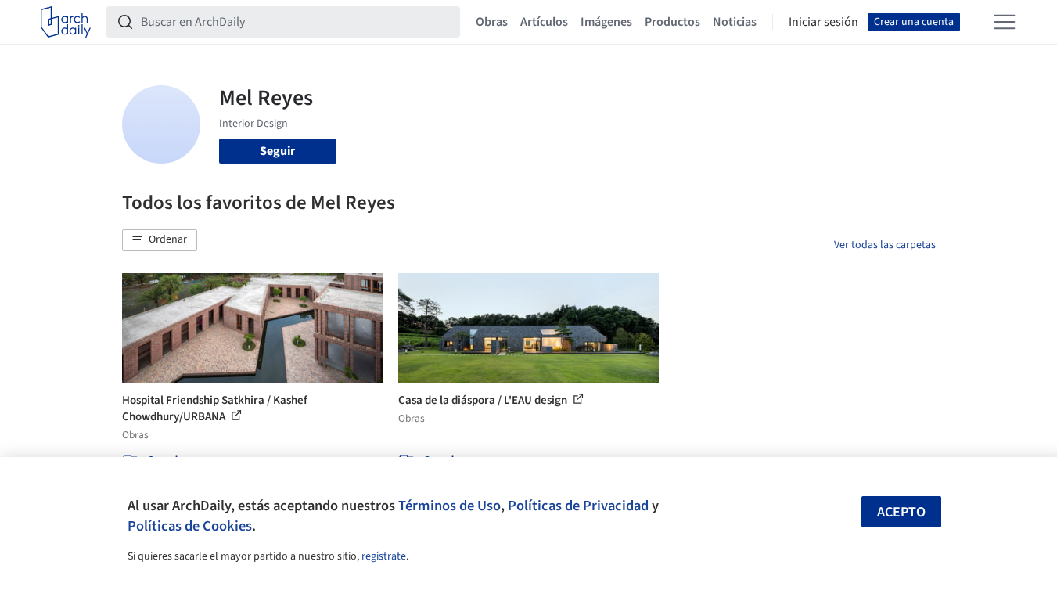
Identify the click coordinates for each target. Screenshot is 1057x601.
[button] (159, 240)
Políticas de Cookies (190, 526)
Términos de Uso (449, 505)
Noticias (735, 22)
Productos (672, 22)
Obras (492, 22)
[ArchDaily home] (66, 22)
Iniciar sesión (823, 22)
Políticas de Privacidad (578, 505)
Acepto (901, 512)
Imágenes (606, 22)
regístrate (383, 556)
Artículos (544, 22)
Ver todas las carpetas (885, 244)
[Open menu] (1004, 21)
